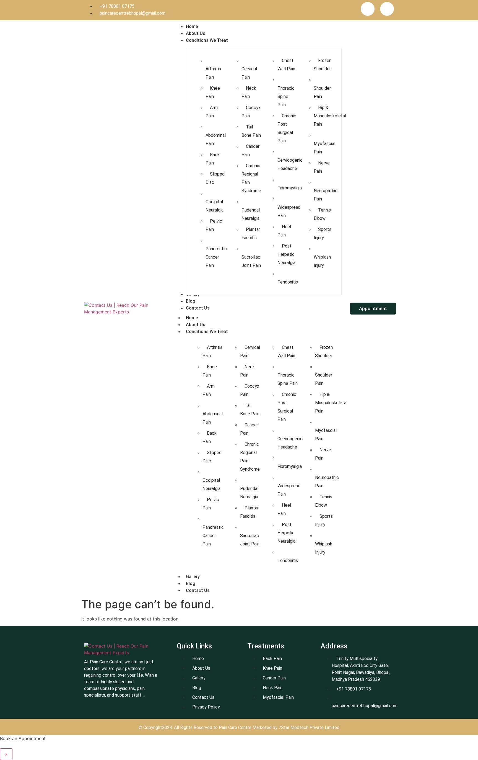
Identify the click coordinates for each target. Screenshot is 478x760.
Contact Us (198, 590)
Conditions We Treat (207, 331)
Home (192, 317)
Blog (190, 583)
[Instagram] (387, 9)
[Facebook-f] (368, 9)
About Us (195, 324)
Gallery (193, 576)
